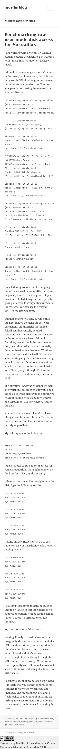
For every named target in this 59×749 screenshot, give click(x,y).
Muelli (20, 743)
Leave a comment (16, 724)
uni (32, 718)
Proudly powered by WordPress (19, 732)
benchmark (43, 718)
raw (18, 721)
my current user (22, 295)
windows (48, 721)
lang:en (26, 718)
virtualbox (38, 721)
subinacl (10, 92)
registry (24, 721)
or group (38, 295)
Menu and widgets (51, 10)
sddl (31, 721)
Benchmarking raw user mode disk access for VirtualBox (29, 39)
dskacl (8, 330)
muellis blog (16, 7)
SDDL (39, 291)
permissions (10, 721)
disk (51, 718)
